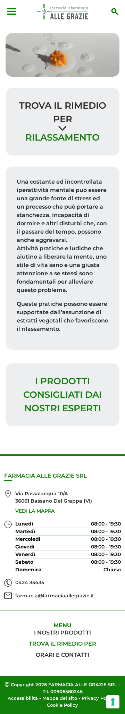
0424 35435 (29, 582)
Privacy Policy (98, 698)
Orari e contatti (62, 655)
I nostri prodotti (62, 632)
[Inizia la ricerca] (115, 11)
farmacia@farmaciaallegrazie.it (54, 596)
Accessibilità (23, 698)
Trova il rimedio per (62, 643)
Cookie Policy (62, 705)
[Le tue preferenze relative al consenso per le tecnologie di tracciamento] (112, 701)
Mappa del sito (59, 698)
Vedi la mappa (35, 511)
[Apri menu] (11, 11)
